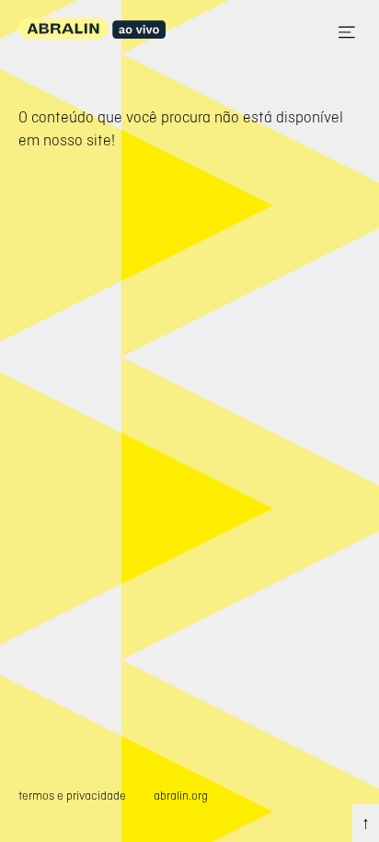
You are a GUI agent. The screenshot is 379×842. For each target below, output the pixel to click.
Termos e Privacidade (72, 795)
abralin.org (181, 795)
